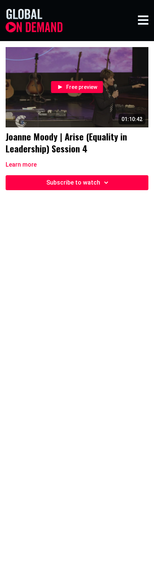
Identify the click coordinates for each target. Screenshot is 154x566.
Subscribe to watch (73, 182)
